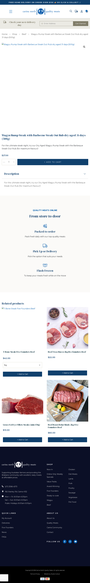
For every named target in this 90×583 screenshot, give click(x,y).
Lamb (70, 479)
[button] (84, 47)
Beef (24, 34)
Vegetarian (72, 497)
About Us (50, 518)
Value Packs (52, 482)
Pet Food (72, 502)
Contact (50, 532)
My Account (7, 518)
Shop (14, 34)
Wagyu (50, 500)
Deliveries (6, 523)
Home (5, 34)
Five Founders (52, 491)
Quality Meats (52, 523)
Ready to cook (53, 496)
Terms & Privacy (35, 574)
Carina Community (54, 527)
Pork (70, 483)
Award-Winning (53, 486)
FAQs (4, 537)
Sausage (71, 493)
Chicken (71, 469)
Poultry (71, 488)
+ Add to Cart (52, 162)
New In (50, 469)
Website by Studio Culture (52, 574)
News (4, 532)
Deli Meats (72, 474)
